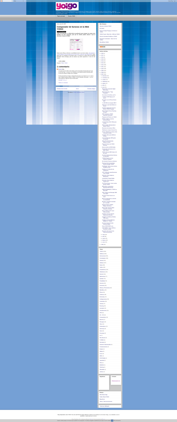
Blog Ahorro (102, 399)
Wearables (102, 369)
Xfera (101, 324)
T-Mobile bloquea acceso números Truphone (107, 159)
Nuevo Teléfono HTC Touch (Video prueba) (108, 211)
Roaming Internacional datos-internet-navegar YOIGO (108, 164)
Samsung (102, 328)
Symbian (102, 278)
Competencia (103, 269)
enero (103, 242)
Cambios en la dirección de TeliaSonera (108, 170)
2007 (102, 74)
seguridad (102, 360)
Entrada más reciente (62, 88)
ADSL (101, 355)
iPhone (101, 292)
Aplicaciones (102, 276)
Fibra (101, 362)
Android (101, 260)
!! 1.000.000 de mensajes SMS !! (109, 102)
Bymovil (101, 319)
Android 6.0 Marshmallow (105, 344)
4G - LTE (102, 315)
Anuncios (102, 283)
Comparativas (103, 317)
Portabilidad (102, 280)
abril (103, 236)
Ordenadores (103, 326)
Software (102, 262)
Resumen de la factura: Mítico (108, 128)
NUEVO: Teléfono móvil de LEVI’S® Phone (108, 119)
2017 (102, 55)
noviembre (104, 77)
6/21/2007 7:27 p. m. (63, 80)
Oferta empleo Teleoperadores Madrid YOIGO (109, 125)
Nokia (101, 265)
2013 (102, 62)
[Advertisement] (72, 19)
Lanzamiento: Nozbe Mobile (108, 178)
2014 (102, 60)
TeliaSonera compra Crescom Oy (109, 130)
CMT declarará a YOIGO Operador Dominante (107, 114)
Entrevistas (102, 296)
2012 (102, 64)
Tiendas (101, 303)
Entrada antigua (91, 88)
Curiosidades (102, 258)
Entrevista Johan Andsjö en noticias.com (108, 181)
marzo (103, 238)
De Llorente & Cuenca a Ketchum (109, 161)
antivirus (101, 371)
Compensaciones (103, 346)
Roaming (102, 305)
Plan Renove (102, 337)
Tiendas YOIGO (71, 16)
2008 (102, 72)
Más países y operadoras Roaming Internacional (107, 187)
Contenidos (102, 301)
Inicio (77, 88)
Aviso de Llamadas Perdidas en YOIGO (108, 36)
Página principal (61, 16)
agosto (104, 83)
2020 (102, 53)
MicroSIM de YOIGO (104, 42)
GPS (101, 312)
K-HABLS (102, 340)
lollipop (101, 351)
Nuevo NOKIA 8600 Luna (107, 226)
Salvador (60, 69)
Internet (101, 274)
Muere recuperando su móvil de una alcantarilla (109, 199)
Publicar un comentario (63, 82)
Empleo (101, 349)
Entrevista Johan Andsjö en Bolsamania (108, 176)
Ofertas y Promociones (105, 287)
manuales (102, 308)
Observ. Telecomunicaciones (106, 401)
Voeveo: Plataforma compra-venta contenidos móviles (109, 132)
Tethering (102, 367)
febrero (104, 240)
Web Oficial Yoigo (103, 394)
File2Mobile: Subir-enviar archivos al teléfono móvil (109, 167)
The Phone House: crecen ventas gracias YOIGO (109, 184)
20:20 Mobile (102, 358)
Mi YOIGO (102, 28)
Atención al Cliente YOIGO (105, 26)
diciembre (104, 75)
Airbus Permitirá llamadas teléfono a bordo (107, 141)
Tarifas (62, 63)
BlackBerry (102, 290)
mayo (103, 234)
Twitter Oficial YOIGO (104, 396)
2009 (102, 70)
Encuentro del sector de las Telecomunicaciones (108, 231)
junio (103, 87)
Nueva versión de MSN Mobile (108, 147)
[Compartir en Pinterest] (64, 61)
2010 (102, 68)
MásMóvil (102, 365)
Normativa (102, 342)
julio (103, 85)
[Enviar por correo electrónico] (59, 61)
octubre (104, 79)
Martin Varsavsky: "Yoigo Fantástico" (107, 92)
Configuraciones (103, 299)
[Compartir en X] (62, 61)
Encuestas (102, 333)
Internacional (102, 255)
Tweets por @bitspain (104, 406)
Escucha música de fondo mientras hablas (107, 223)
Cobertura (102, 294)
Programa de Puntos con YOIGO (109, 117)
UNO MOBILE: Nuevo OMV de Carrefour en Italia (108, 228)
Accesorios (102, 285)
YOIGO (65, 63)
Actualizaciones (103, 310)
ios (100, 335)
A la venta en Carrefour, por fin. (109, 94)
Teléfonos (102, 253)
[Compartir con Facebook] (63, 61)
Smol (101, 330)
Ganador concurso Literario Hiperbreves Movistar (108, 214)
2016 (102, 57)
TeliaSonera (102, 271)
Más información (117, 420)
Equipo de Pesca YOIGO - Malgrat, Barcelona (108, 205)
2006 (102, 244)
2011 (102, 66)
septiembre (105, 81)
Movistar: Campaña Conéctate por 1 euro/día (108, 202)
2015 (102, 59)
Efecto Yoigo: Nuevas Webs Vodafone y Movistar (108, 208)
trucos (101, 353)
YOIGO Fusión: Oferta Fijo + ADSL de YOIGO (110, 34)
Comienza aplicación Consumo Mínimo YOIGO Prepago (109, 108)
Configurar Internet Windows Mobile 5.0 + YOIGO (108, 220)
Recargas (102, 321)
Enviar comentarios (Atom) (79, 92)
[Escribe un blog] (60, 61)
